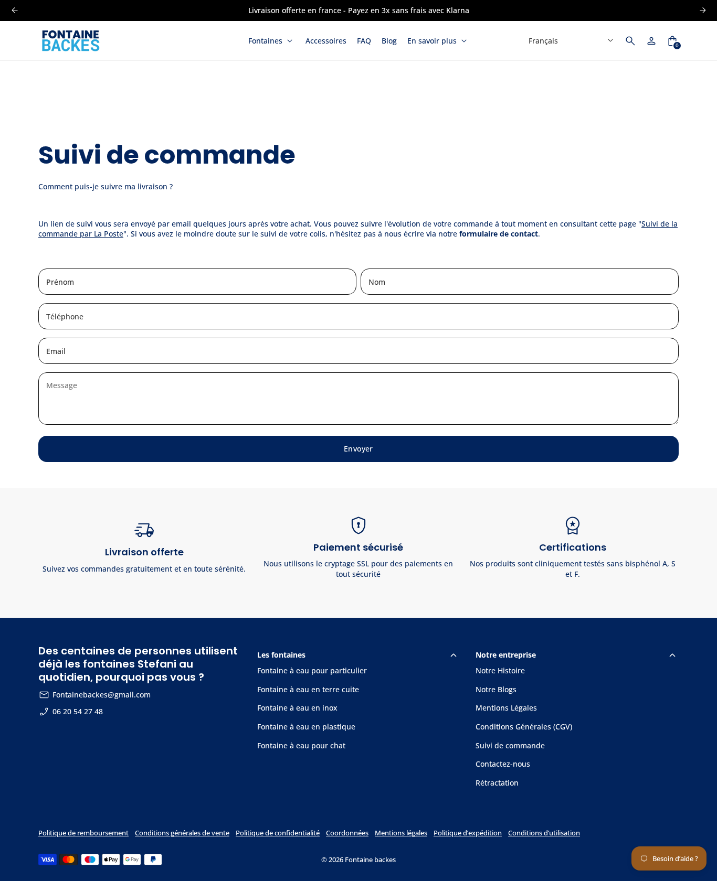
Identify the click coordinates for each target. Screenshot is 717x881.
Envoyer (358, 449)
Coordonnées (347, 833)
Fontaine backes (370, 859)
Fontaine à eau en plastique (306, 727)
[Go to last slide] (14, 10)
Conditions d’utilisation (544, 833)
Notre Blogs (496, 689)
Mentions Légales (506, 708)
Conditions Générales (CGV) (524, 727)
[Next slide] (702, 10)
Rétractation (497, 783)
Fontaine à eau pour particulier (312, 670)
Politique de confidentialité (278, 833)
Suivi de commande (510, 745)
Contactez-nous (503, 764)
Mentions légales (401, 833)
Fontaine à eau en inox (297, 708)
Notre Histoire (500, 670)
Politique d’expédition (468, 833)
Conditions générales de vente (182, 833)
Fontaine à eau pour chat (301, 745)
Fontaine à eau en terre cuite (308, 689)
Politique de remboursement (83, 833)
